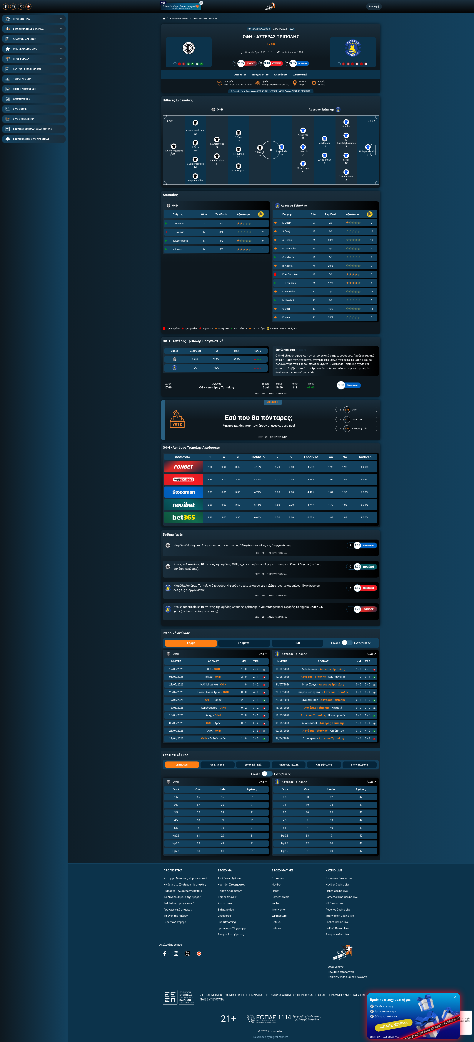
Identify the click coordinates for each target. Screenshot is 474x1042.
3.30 (237, 517)
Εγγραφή (374, 6)
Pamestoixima (280, 897)
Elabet (275, 891)
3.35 (237, 479)
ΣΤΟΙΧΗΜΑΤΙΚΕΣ (282, 870)
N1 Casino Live (334, 903)
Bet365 (276, 922)
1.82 (330, 492)
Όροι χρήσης (336, 967)
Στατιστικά (225, 903)
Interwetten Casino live (340, 915)
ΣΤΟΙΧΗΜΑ (225, 870)
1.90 (330, 466)
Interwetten (279, 909)
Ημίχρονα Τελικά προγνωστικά (183, 891)
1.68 (277, 504)
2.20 (291, 504)
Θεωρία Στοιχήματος (231, 934)
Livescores (224, 915)
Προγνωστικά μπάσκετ (178, 909)
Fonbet (276, 903)
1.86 (344, 479)
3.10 (223, 479)
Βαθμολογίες (226, 909)
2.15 (291, 479)
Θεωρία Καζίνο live (337, 934)
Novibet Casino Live (338, 884)
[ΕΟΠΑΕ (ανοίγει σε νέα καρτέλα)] (284, 1018)
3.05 (223, 466)
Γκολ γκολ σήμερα (175, 922)
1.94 (330, 479)
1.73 (277, 466)
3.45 (237, 466)
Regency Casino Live (338, 909)
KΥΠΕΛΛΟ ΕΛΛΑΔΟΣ (179, 18)
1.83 (330, 517)
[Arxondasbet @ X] (21, 7)
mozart (301, 350)
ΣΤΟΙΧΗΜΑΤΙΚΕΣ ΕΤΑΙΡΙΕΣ (28, 28)
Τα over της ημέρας (176, 915)
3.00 (223, 504)
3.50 (237, 504)
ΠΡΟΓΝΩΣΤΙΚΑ (21, 18)
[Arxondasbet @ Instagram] (13, 7)
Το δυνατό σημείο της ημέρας (182, 897)
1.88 (344, 504)
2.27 (210, 492)
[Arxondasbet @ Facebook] (6, 7)
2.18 (291, 492)
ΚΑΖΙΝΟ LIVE (334, 870)
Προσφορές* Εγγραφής (232, 928)
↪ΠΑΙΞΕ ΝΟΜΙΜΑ (393, 1025)
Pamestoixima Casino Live (342, 897)
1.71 (277, 479)
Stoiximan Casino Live (339, 878)
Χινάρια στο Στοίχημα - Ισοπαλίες (185, 884)
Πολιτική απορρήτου (341, 972)
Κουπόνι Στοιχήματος (231, 884)
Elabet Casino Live (337, 891)
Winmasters (279, 915)
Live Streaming (227, 922)
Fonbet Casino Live (337, 922)
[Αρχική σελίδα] (164, 18)
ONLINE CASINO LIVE (25, 48)
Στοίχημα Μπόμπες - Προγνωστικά (185, 878)
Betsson (277, 928)
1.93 (344, 492)
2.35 (210, 466)
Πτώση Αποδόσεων (230, 891)
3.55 (237, 492)
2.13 (291, 466)
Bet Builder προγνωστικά (179, 903)
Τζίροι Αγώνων (227, 897)
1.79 (330, 504)
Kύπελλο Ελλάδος (259, 28)
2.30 (210, 504)
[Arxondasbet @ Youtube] (28, 7)
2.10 (291, 517)
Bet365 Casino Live (337, 928)
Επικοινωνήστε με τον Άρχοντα (347, 977)
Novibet (276, 884)
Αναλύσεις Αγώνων (229, 878)
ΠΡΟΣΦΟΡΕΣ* (21, 58)
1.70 (277, 492)
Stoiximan (278, 878)
